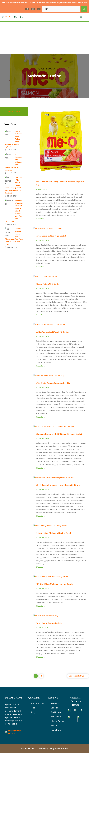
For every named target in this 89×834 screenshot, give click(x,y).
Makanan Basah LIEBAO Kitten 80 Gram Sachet (59, 434)
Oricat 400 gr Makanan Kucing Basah (53, 533)
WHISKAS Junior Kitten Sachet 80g (53, 383)
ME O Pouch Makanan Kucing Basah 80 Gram (58, 485)
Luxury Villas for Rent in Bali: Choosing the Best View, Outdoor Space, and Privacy (14, 236)
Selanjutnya (40, 219)
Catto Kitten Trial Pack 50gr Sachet (52, 332)
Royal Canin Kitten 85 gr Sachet (51, 236)
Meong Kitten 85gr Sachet (48, 284)
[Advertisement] (44, 38)
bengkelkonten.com (58, 748)
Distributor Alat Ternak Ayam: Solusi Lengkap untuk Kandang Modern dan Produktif (13, 185)
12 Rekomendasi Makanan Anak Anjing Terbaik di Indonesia (13, 162)
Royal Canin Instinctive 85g (49, 623)
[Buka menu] (81, 17)
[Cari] (84, 9)
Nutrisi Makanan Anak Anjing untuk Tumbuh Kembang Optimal (13, 139)
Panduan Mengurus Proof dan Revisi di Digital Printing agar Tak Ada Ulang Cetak (13, 211)
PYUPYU (17, 17)
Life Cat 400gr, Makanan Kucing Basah (54, 584)
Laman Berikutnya (78, 676)
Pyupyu (8, 704)
